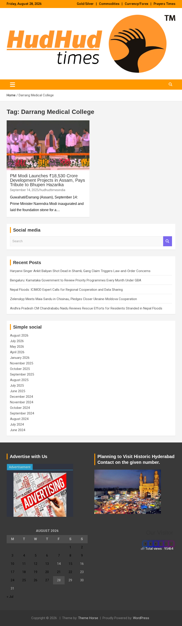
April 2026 (17, 352)
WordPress (141, 618)
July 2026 (17, 341)
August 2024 (19, 419)
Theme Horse (88, 618)
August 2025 (19, 380)
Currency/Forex (136, 4)
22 (70, 572)
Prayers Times (164, 4)
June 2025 (17, 391)
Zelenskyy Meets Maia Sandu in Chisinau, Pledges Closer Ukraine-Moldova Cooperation (73, 299)
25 (24, 580)
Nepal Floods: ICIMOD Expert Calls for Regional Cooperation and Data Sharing (66, 290)
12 (35, 564)
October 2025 (20, 369)
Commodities (109, 4)
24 (12, 580)
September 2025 (22, 374)
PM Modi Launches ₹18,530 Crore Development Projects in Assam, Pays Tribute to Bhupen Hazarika (47, 180)
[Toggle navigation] (12, 84)
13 (47, 564)
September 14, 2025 (24, 190)
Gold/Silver (85, 4)
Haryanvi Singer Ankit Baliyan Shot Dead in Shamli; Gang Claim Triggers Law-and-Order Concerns (80, 271)
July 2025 (17, 386)
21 (59, 572)
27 (47, 580)
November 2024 (21, 402)
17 (12, 572)
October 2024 (20, 408)
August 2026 (19, 335)
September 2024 (22, 413)
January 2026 (20, 358)
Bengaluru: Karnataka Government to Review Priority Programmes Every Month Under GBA (75, 280)
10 (12, 564)
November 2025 (21, 363)
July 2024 (17, 424)
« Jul (10, 597)
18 (24, 572)
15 (70, 564)
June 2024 (17, 430)
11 (24, 564)
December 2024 (21, 397)
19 (35, 572)
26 (35, 580)
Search (167, 241)
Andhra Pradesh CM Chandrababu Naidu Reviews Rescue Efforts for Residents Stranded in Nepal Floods (86, 308)
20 (47, 572)
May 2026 (17, 347)
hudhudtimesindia (52, 190)
